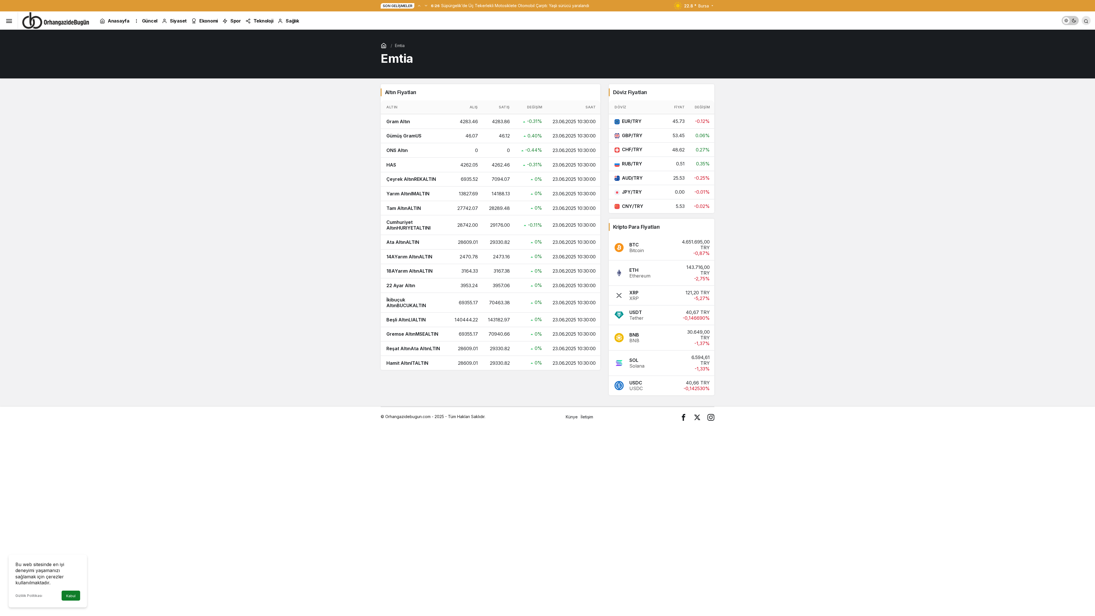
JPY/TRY (632, 192)
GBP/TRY (632, 135)
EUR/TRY (632, 121)
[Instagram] (710, 417)
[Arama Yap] (1086, 20)
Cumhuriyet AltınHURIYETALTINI (408, 225)
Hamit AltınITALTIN (407, 363)
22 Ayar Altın (400, 285)
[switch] (1070, 20)
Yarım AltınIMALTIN (407, 193)
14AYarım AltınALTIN (409, 257)
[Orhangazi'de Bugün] (55, 20)
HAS (391, 165)
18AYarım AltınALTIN (409, 271)
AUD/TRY (632, 178)
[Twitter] (697, 417)
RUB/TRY (632, 164)
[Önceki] (419, 5)
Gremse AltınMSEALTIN (412, 334)
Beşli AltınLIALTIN (406, 320)
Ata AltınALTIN (402, 242)
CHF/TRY (632, 149)
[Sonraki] (426, 5)
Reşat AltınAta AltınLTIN (413, 348)
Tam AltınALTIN (403, 208)
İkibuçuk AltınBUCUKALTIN (406, 302)
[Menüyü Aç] (8, 20)
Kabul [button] (71, 596)
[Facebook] (683, 417)
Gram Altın (398, 121)
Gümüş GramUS (403, 136)
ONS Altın (397, 150)
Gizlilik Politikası (28, 595)
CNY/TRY (632, 206)
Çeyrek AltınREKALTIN (411, 179)
